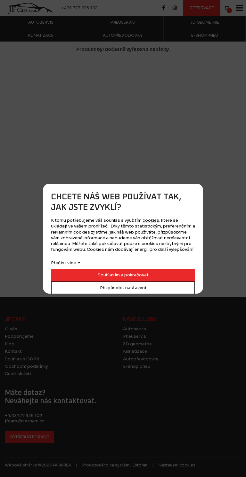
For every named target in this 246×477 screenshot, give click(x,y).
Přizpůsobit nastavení (123, 287)
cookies (151, 220)
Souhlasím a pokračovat (123, 275)
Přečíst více (63, 262)
